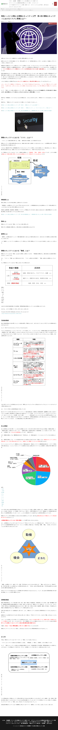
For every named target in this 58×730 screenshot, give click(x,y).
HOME (10, 0)
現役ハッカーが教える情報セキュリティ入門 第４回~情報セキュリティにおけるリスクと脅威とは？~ (17, 10)
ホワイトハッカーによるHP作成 (36, 4)
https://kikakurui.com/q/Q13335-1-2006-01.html (11, 313)
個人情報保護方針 (24, 723)
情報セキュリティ (20, 8)
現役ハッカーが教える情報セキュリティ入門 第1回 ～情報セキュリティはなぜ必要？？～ (21, 105)
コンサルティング (35, 2)
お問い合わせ (46, 4)
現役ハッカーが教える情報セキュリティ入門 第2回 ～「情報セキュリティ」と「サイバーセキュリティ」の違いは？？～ (27, 107)
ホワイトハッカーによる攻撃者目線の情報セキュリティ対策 (19, 2)
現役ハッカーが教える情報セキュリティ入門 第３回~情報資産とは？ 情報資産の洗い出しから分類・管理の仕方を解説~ (27, 110)
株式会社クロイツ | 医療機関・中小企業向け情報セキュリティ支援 (32, 725)
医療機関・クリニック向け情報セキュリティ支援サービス (27, 0)
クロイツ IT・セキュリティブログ (15, 6)
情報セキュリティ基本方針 (35, 723)
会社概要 (14, 0)
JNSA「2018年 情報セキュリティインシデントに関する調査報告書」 (2, 497)
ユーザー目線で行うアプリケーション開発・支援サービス (19, 4)
